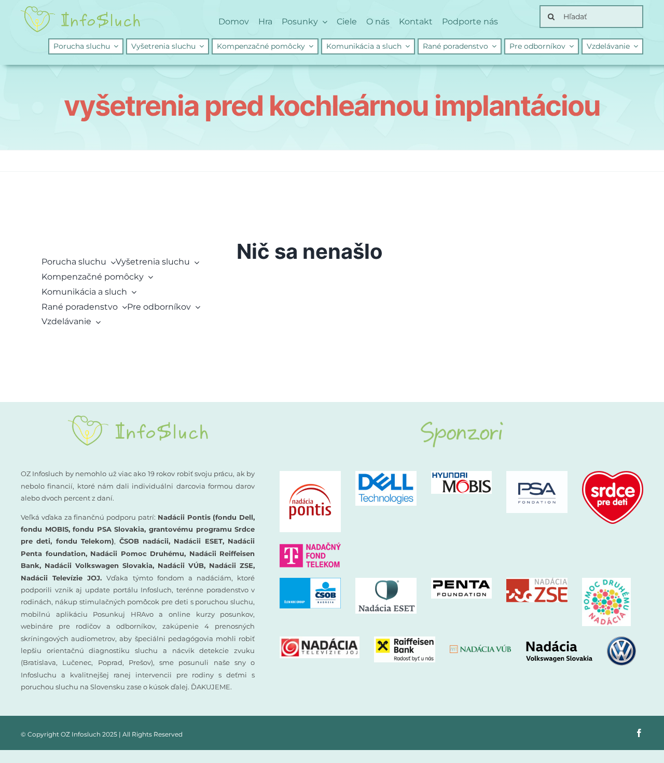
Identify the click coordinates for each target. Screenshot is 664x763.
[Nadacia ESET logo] (386, 582)
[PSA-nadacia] (537, 475)
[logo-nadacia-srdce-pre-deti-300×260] (612, 475)
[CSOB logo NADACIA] (310, 582)
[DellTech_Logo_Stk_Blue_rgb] (386, 475)
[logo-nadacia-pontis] (310, 475)
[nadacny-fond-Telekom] (310, 546)
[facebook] (639, 733)
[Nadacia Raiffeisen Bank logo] (404, 640)
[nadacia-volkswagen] (580, 640)
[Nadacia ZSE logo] (537, 582)
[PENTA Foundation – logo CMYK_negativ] (461, 582)
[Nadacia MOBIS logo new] (461, 475)
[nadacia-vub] (480, 649)
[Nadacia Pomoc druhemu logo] (606, 582)
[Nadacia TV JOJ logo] (319, 640)
